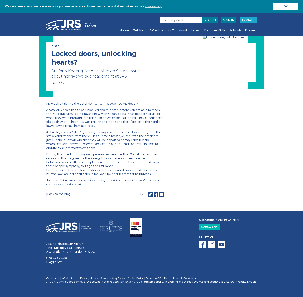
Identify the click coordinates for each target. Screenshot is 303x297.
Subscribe (209, 226)
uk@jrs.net (54, 262)
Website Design (246, 281)
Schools (235, 30)
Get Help (140, 30)
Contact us (53, 278)
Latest (196, 30)
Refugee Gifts (215, 30)
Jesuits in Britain (102, 281)
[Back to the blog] (59, 194)
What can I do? (162, 30)
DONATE (248, 20)
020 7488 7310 (56, 258)
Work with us (70, 278)
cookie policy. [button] (153, 6)
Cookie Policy (135, 278)
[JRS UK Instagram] (211, 244)
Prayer (250, 30)
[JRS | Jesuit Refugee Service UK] (72, 25)
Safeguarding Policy (112, 278)
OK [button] (286, 6)
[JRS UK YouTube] (221, 244)
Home (124, 30)
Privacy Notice (89, 278)
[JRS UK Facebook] (202, 244)
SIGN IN (228, 20)
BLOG (55, 46)
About (182, 30)
